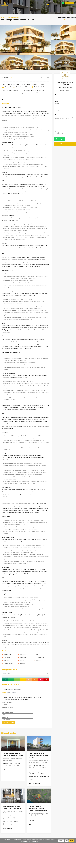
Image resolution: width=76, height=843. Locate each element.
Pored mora (7, 660)
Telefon (57, 108)
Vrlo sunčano (23, 663)
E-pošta (57, 101)
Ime (56, 94)
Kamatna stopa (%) (7, 707)
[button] (48, 4)
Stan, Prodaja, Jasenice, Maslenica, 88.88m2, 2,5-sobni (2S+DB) (38, 756)
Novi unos (5, 722)
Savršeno (22, 660)
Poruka (57, 114)
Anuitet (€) (5, 717)
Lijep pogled (7, 657)
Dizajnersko (23, 654)
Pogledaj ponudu (12, 747)
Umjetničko (38, 660)
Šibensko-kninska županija (12, 17)
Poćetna (2, 17)
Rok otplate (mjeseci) (8, 712)
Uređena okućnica (8, 663)
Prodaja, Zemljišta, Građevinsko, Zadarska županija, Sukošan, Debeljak (38, 808)
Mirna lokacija (23, 657)
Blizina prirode (7, 654)
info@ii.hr (67, 90)
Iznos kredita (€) (7, 702)
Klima (36, 654)
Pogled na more (39, 657)
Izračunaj (12, 722)
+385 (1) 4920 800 (67, 87)
